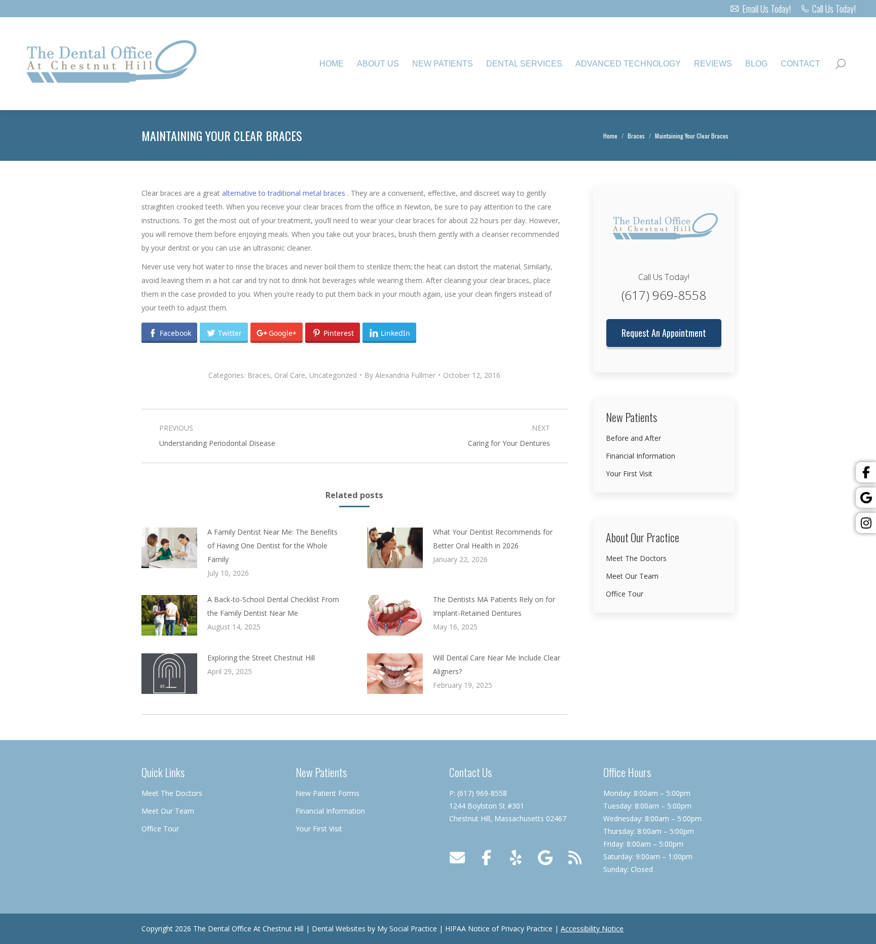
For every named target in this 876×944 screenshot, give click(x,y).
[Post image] (169, 548)
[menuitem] (331, 64)
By (399, 375)
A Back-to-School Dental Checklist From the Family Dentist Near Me (273, 606)
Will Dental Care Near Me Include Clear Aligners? (496, 664)
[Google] (866, 497)
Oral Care (289, 375)
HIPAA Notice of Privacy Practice (499, 928)
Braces (258, 375)
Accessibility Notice (592, 928)
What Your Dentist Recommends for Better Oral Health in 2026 (493, 538)
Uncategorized (333, 375)
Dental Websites (339, 928)
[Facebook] (866, 472)
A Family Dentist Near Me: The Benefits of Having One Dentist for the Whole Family (272, 545)
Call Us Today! (834, 9)
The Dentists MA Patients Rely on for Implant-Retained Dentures (494, 606)
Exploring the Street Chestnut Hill (261, 657)
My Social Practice (406, 928)
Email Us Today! (766, 9)
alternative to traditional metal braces (284, 193)
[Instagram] (866, 523)
